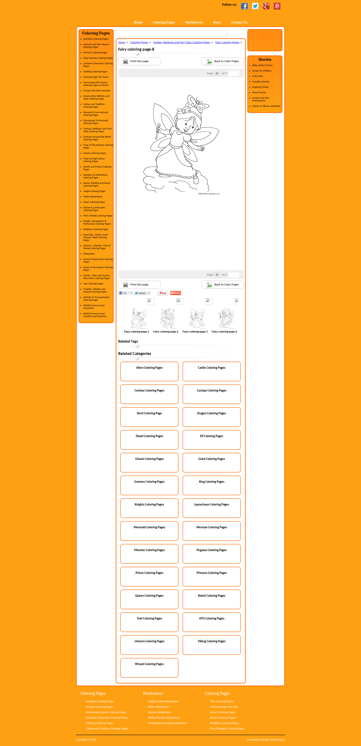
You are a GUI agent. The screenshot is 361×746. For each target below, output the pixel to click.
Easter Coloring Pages (223, 717)
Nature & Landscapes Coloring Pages (94, 209)
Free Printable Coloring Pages (227, 728)
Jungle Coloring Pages (94, 191)
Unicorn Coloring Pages (149, 641)
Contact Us (239, 22)
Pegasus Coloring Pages (212, 550)
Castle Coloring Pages (211, 368)
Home (109, 12)
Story (217, 22)
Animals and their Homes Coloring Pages (96, 46)
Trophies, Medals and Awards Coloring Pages (95, 290)
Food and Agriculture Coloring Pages (94, 160)
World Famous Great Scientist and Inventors (95, 315)
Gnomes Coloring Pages (149, 482)
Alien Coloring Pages (149, 368)
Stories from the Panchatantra (260, 99)
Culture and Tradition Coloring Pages (94, 105)
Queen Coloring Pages (149, 596)
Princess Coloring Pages (212, 573)
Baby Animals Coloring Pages (98, 58)
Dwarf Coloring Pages (149, 436)
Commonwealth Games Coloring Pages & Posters (96, 84)
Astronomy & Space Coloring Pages (106, 712)
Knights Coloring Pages (149, 504)
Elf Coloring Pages (211, 436)
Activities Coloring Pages (95, 39)
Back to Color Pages (226, 61)
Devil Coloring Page (149, 413)
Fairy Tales (257, 76)
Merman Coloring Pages (211, 527)
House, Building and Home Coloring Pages (96, 184)
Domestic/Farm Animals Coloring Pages (95, 113)
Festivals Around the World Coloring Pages (97, 138)
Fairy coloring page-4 (224, 331)
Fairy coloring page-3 (195, 331)
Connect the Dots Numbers (97, 91)
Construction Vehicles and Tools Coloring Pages (96, 97)
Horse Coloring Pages (222, 712)
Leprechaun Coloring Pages (211, 504)
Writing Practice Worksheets (164, 717)
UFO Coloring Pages (211, 618)
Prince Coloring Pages (149, 573)
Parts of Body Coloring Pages (98, 216)
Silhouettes (89, 254)
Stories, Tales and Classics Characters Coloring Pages (96, 277)
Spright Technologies (273, 739)
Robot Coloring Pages (211, 596)
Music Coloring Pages (94, 202)
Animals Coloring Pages (95, 52)
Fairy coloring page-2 (165, 331)
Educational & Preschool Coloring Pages (95, 122)
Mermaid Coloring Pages (149, 527)
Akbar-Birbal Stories (262, 65)
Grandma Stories (260, 82)
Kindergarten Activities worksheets (167, 723)
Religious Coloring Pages (95, 229)
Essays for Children (261, 71)
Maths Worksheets (92, 197)
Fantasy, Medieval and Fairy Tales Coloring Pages (97, 130)
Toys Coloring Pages (93, 284)
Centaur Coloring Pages (149, 390)
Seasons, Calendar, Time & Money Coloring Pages (97, 247)
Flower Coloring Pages (94, 153)
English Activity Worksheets (163, 701)
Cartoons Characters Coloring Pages (107, 717)
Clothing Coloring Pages (95, 71)
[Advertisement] (181, 85)
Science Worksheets (159, 712)
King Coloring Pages (211, 482)
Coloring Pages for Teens (95, 77)
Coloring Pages (164, 22)
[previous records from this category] (231, 73)
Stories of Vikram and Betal (266, 106)
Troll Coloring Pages (149, 618)
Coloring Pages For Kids (224, 706)
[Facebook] (244, 6)
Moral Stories (259, 92)
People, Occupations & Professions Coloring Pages (97, 222)
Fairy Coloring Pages (227, 42)
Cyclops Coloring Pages (211, 390)
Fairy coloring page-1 (136, 331)
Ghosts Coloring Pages (149, 459)
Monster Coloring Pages (149, 550)
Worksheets (194, 22)
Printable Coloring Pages (224, 723)
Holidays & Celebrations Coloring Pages (95, 176)
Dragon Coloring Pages (211, 413)
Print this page (139, 61)
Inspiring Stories (260, 87)
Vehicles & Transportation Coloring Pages (96, 298)
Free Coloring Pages (222, 701)
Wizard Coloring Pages (149, 664)
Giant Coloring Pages (211, 459)
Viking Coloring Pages (212, 641)
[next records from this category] (236, 73)
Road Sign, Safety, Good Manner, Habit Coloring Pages (95, 238)
